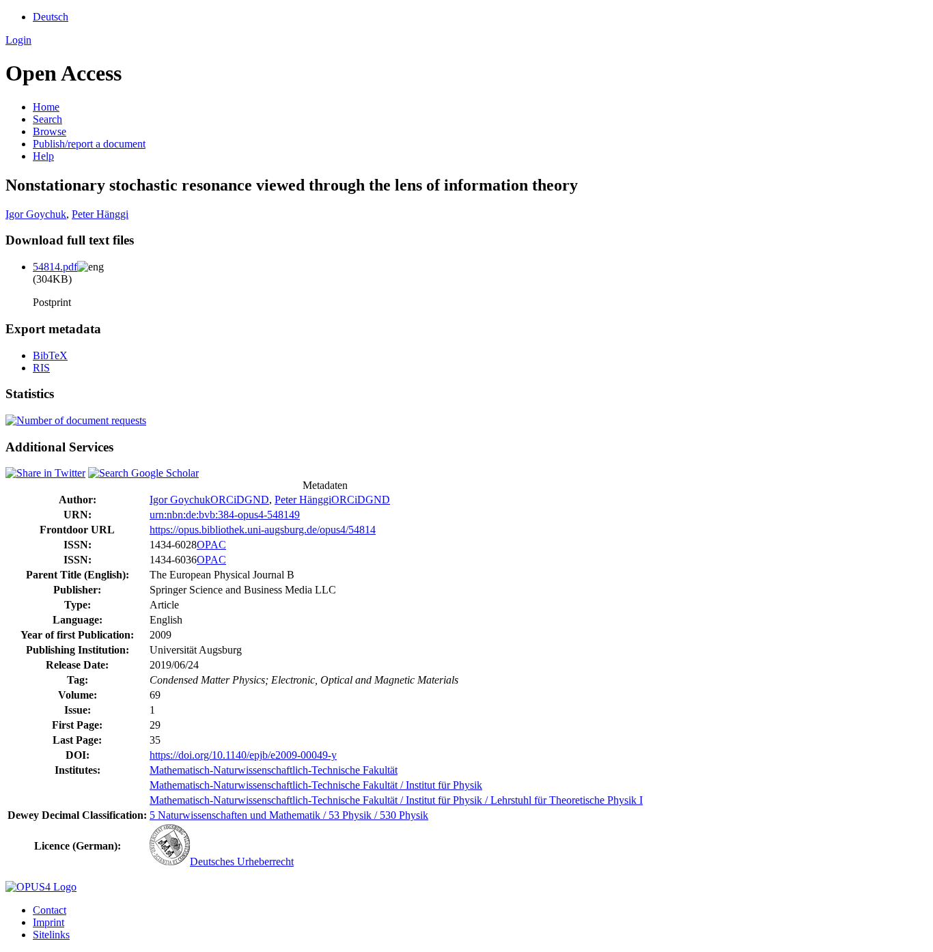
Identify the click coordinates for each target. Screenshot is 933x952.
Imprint (48, 922)
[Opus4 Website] (40, 887)
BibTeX (50, 355)
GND (257, 499)
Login (18, 40)
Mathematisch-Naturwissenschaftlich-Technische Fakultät (274, 770)
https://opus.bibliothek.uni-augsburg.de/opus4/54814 (263, 529)
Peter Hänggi (100, 214)
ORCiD (227, 499)
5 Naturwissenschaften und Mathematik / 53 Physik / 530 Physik (289, 815)
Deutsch (50, 17)
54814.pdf (55, 266)
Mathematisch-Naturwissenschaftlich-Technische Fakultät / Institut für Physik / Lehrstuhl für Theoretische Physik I (396, 800)
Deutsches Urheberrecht (242, 861)
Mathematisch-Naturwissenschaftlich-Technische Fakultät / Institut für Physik (316, 785)
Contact (49, 910)
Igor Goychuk (35, 214)
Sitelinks (51, 934)
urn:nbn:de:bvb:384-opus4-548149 (225, 514)
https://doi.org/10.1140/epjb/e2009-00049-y (243, 755)
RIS (41, 368)
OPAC (211, 544)
